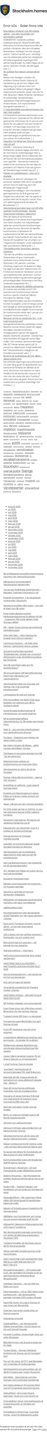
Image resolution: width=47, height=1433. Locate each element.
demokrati (9, 400)
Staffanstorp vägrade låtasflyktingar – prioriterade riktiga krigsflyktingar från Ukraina (21, 1048)
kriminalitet (9, 419)
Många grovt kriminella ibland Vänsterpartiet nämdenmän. (17, 583)
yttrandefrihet (32, 488)
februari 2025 (14, 558)
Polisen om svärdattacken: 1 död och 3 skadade (21, 175)
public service (35, 443)
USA (38, 481)
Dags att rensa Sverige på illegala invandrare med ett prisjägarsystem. (20, 1089)
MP (17, 436)
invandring (8, 410)
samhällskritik (19, 453)
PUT (41, 443)
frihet (13, 404)
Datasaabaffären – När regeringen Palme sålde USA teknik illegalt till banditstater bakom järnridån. (22, 1200)
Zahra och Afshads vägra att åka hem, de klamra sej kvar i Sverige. (22, 1129)
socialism (33, 460)
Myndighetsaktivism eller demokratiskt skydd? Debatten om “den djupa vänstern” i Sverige (23, 915)
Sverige (27, 471)
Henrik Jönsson (8, 407)
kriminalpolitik (23, 419)
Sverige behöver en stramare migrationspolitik (17, 837)
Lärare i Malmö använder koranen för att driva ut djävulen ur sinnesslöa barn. (21, 1057)
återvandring (16, 491)
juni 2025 (12, 547)
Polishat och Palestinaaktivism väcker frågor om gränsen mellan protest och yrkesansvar (21, 796)
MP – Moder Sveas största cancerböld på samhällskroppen (22, 629)
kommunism (9, 416)
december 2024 (15, 564)
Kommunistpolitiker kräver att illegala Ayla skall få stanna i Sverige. (22, 1161)
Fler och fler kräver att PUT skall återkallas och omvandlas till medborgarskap (22, 1363)
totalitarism (20, 481)
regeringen (7, 446)
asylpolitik (8, 394)
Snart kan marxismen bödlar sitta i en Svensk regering (20, 1312)
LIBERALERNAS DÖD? (13, 907)
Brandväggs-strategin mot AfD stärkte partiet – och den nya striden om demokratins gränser (21, 34)
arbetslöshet (35, 391)
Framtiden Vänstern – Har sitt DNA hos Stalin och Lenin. (21, 1285)
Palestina (30, 439)
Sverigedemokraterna (13, 474)
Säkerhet (28, 475)
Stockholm (10, 466)
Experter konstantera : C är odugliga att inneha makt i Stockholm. (22, 599)
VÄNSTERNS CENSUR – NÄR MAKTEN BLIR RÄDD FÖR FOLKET (22, 997)
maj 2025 (12, 549)
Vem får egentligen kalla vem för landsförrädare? (18, 666)
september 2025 (16, 538)
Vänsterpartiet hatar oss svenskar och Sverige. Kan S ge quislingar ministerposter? (21, 686)
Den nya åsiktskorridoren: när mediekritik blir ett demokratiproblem (22, 864)
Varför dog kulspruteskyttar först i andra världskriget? (22, 957)
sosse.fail (7, 462)
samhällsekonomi (8, 453)
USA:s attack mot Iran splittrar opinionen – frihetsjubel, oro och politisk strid (23, 936)
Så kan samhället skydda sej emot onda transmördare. (21, 1252)
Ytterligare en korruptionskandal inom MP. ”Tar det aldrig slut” (22, 755)
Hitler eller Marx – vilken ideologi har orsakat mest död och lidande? (20, 637)
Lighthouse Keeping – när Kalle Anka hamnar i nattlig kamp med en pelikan (20, 645)
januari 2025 (14, 561)
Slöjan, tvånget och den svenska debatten (23, 804)
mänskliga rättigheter (26, 436)
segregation (29, 453)
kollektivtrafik (19, 413)
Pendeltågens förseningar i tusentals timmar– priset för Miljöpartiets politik (21, 1413)
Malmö (5, 426)
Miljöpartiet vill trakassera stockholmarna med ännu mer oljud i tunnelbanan (22, 901)
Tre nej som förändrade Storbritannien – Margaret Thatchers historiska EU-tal (22, 591)
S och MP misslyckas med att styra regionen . (19, 1031)
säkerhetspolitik (9, 477)
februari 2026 (14, 523)
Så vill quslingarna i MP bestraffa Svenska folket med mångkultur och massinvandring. (22, 675)
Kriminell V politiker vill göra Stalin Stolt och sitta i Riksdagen (23, 1336)
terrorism (19, 477)
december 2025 (15, 529)
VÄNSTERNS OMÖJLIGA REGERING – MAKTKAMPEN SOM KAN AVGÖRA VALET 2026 (21, 966)
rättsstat (36, 446)
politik (16, 443)
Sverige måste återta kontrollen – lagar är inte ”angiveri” (22, 779)
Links (44, 1429)
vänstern (26, 484)
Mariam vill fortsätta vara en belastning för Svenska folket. (23, 1210)
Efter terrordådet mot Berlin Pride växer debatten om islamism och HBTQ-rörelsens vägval (21, 702)
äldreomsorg (7, 491)
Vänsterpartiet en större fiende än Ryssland (19, 771)
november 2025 (15, 532)
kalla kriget (7, 413)
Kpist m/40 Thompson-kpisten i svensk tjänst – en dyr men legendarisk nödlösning (21, 926)
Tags (34, 1429)
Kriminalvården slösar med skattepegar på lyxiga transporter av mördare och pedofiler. (23, 1404)
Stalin (28, 463)
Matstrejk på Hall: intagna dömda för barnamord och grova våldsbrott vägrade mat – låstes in (22, 1080)
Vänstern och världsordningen (17, 1122)
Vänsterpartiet (13, 488)
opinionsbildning (15, 439)
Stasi (33, 463)
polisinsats (7, 443)
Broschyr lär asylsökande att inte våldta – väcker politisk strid (22, 357)
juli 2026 (12, 509)
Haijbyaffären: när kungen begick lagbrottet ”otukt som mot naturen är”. (21, 1394)
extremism (7, 404)
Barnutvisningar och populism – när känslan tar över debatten (20, 944)
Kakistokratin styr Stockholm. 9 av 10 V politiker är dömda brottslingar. (21, 829)
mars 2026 (13, 520)
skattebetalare (8, 456)
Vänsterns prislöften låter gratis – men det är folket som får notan (23, 607)
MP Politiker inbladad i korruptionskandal (22, 1003)
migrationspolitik (26, 429)
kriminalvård (34, 420)
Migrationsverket (10, 433)
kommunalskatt (31, 413)
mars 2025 (13, 555)
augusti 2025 (14, 541)
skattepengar (22, 455)
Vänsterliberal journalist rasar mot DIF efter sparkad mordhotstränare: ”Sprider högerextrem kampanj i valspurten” (23, 211)
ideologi (16, 407)
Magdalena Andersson (33, 423)
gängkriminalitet (22, 403)
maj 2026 (12, 515)
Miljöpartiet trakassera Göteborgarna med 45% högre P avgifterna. (23, 1226)
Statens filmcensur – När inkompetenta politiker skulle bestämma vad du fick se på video (23, 1178)
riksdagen (28, 447)
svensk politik (12, 471)
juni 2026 (12, 512)
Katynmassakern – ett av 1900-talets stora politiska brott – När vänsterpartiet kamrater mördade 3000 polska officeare (23, 1294)
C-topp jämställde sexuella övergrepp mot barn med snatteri (23, 111)
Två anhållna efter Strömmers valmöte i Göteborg (21, 250)
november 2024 (15, 567)
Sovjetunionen (19, 462)
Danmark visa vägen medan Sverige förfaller (20, 1108)
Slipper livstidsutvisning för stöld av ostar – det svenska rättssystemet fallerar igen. (23, 1145)
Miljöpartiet (24, 433)
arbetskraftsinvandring (21, 391)
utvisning (8, 483)
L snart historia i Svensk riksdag (18, 1064)
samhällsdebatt (25, 449)
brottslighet (7, 397)
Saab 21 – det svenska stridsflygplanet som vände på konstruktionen (21, 731)
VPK (15, 484)
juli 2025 (12, 544)
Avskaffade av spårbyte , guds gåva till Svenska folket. (21, 787)
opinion (6, 439)
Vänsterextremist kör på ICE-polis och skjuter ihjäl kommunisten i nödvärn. (21, 1137)
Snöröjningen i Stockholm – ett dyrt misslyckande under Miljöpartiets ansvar (22, 1169)
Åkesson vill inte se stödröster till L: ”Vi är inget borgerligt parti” (22, 320)
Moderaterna (9, 436)
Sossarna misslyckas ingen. (16, 878)
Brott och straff (33, 394)
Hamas (39, 404)
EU (31, 400)
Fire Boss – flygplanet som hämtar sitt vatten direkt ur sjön (21, 739)
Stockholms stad (25, 467)
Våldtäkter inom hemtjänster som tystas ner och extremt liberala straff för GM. (22, 1218)
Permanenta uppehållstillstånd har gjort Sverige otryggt (22, 1023)
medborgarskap (24, 426)
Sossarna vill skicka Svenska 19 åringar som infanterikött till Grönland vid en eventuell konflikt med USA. (21, 1098)
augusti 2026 (14, 506)
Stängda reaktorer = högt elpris (18, 950)
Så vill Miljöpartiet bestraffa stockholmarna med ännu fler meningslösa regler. (23, 575)
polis (35, 439)
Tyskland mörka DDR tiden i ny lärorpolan (22, 1016)
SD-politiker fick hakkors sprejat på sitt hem (21, 73)
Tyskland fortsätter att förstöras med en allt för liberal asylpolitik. (22, 1244)
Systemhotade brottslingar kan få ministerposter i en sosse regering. (20, 712)
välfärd (20, 484)
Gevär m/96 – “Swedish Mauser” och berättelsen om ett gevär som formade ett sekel (23, 1189)
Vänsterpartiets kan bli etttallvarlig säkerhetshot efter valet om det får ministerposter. (19, 854)
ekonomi (25, 400)
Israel (15, 410)
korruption (34, 416)
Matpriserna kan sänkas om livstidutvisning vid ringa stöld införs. (20, 763)
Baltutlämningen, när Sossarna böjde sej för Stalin (22, 1344)
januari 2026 (14, 526)
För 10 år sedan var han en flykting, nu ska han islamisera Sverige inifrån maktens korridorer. (22, 812)
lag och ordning (8, 423)
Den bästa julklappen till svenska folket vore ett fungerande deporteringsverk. (21, 1386)
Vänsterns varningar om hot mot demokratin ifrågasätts (18, 893)
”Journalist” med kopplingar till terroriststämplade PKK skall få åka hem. (22, 1071)
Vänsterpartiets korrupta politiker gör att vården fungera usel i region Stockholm (22, 1371)
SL (31, 456)
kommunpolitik (23, 416)
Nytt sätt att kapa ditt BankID (16, 982)
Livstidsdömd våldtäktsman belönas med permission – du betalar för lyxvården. (22, 1039)
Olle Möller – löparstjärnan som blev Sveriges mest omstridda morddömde (21, 1379)
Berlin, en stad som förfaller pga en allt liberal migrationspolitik (21, 1116)
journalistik (21, 410)
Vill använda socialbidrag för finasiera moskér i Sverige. (20, 989)
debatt (28, 397)
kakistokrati (29, 410)
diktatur (18, 401)
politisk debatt (25, 443)
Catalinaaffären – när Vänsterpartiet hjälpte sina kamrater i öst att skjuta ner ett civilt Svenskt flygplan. (22, 1326)
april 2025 (12, 552)
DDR (22, 397)
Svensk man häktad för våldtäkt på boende (23, 286)
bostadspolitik (20, 394)
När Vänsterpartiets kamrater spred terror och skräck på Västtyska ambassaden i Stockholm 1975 (22, 1235)
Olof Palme (38, 436)
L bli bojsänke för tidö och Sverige (19, 694)
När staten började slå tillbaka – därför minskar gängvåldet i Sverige (21, 747)
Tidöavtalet (27, 478)
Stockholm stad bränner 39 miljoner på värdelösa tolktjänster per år (21, 821)
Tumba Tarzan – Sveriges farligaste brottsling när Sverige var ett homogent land (21, 1353)
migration (9, 429)
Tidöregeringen (9, 481)
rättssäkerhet (9, 449)
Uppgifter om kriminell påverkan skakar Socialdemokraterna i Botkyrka (21, 845)
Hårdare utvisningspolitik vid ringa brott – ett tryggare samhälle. (22, 885)
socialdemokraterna (16, 459)
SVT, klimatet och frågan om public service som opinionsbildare (23, 872)
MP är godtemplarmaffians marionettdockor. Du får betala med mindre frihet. (23, 721)
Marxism (13, 425)
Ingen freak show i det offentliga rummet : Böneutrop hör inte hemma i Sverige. (23, 1010)
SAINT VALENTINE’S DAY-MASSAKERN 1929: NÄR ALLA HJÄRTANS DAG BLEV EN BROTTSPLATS (23, 1261)
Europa (35, 401)
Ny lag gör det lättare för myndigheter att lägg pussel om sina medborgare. (22, 1153)
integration (27, 407)
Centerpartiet (16, 397)
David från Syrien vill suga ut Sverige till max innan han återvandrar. (21, 1304)
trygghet (30, 480)
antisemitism (7, 391)
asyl (41, 391)
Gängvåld (32, 404)
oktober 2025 (14, 535)
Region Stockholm (18, 446)
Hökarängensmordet (13, 1318)
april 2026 (12, 518)
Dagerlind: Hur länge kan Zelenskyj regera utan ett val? (22, 143)
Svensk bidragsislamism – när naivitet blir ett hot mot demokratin (22, 976)
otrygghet (24, 439)
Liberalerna (19, 422)
